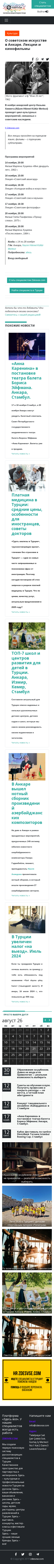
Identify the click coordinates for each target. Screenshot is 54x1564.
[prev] (45, 1020)
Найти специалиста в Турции (27, 290)
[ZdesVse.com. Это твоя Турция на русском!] (27, 1336)
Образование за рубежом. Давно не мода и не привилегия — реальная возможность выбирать (33, 1073)
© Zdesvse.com (12, 128)
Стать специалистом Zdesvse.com (27, 280)
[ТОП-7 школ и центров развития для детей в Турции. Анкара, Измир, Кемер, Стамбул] (27, 1292)
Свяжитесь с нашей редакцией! (22, 314)
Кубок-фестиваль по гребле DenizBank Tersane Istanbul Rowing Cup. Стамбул (34, 1134)
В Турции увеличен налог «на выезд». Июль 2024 (26, 946)
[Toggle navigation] (6, 20)
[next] (49, 1020)
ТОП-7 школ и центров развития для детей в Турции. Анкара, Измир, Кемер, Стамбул (26, 672)
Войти (41, 11)
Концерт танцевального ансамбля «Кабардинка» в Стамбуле (33, 1106)
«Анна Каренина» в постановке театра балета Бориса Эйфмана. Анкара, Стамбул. (26, 380)
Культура (12, 33)
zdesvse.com (37, 1558)
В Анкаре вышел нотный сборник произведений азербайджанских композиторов (27, 803)
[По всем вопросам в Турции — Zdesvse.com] (27, 1249)
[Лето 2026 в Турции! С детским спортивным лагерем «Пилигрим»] (27, 1206)
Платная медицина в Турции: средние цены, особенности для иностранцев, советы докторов (27, 514)
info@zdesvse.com (39, 1425)
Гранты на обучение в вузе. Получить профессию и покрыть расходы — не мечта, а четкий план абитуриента (33, 1090)
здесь (29, 252)
